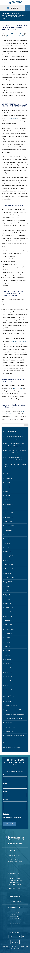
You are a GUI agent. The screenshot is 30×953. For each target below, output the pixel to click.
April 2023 (7, 651)
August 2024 (8, 582)
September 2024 (9, 577)
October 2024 (8, 573)
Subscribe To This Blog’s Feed (11, 747)
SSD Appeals (8, 723)
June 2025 (7, 539)
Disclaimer (6, 814)
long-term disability (12, 118)
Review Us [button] (15, 942)
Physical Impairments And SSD (15, 36)
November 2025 (9, 517)
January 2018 (8, 681)
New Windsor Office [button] (15, 923)
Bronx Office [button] (15, 866)
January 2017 (8, 685)
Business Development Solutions (12, 950)
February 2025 (9, 556)
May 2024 (7, 595)
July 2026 (7, 483)
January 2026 (8, 508)
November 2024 (9, 569)
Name (5, 775)
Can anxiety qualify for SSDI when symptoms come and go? (14, 438)
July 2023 (7, 638)
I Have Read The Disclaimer (14, 817)
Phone (5, 791)
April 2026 (7, 495)
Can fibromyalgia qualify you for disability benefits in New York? (13, 458)
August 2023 (8, 633)
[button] (27, 8)
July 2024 (7, 586)
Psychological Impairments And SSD (15, 714)
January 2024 (8, 612)
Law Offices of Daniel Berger (16, 34)
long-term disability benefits (18, 341)
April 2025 (7, 547)
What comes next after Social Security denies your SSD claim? (15, 451)
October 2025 (8, 521)
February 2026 (9, 504)
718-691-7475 (14, 8)
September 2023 (9, 629)
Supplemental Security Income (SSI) (15, 736)
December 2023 (9, 616)
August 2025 (8, 530)
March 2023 (8, 655)
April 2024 (7, 599)
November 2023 (9, 620)
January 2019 (8, 676)
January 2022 (8, 663)
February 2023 (9, 659)
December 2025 (9, 513)
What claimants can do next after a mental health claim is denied (14, 444)
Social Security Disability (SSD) (13, 718)
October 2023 (8, 625)
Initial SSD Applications (11, 705)
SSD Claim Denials (10, 727)
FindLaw (23, 950)
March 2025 (8, 551)
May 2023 (7, 646)
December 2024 (9, 564)
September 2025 (9, 526)
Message (5, 800)
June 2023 (7, 642)
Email (5, 783)
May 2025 (7, 543)
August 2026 (8, 478)
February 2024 (9, 607)
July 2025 (7, 534)
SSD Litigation (9, 731)
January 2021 (8, 668)
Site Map (14, 948)
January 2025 (8, 560)
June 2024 (7, 590)
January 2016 (8, 689)
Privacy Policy (19, 948)
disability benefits (17, 388)
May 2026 (7, 491)
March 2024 (8, 603)
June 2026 (7, 487)
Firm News (8, 701)
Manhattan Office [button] (15, 889)
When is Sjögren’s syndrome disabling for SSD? (15, 465)
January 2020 (8, 672)
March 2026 (8, 500)
